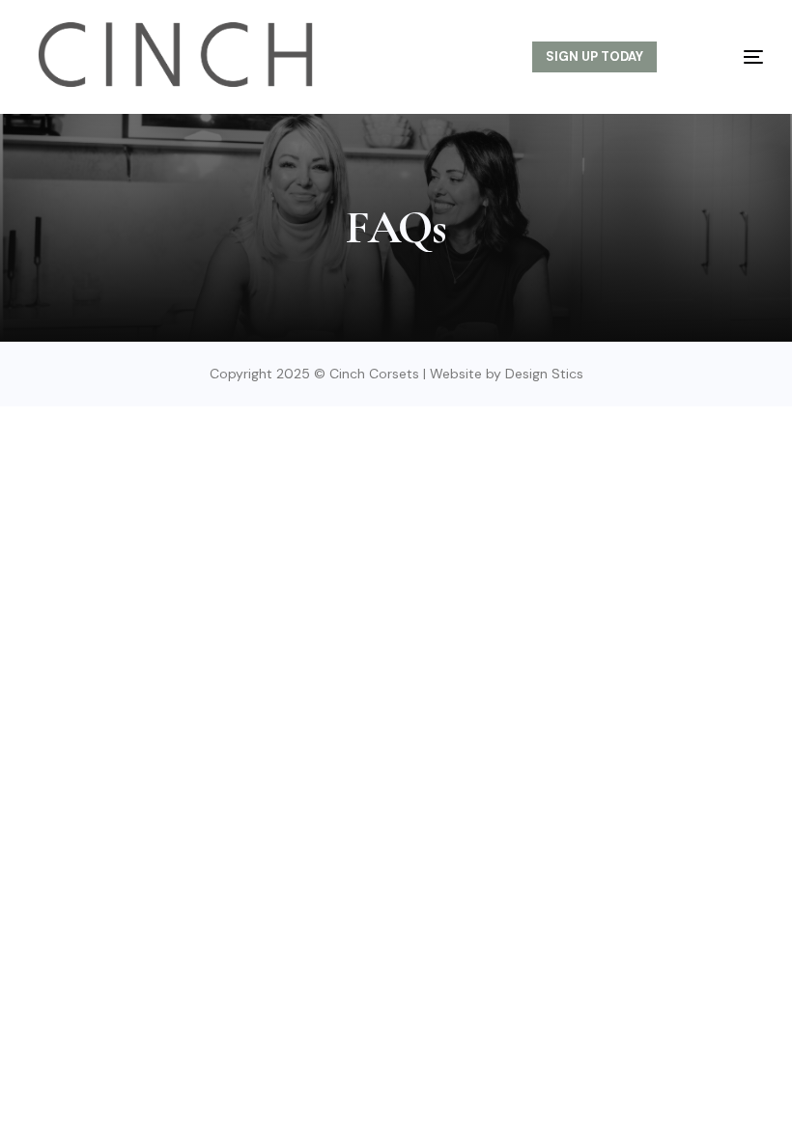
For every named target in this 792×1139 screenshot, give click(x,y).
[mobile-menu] (731, 57)
